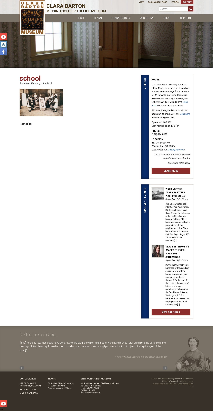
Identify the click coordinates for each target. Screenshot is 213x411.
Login (191, 381)
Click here (185, 114)
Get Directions (28, 389)
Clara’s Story (121, 17)
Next (165, 368)
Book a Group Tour (157, 2)
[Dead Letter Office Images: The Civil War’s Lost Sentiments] (158, 256)
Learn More (171, 170)
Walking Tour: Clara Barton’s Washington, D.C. (175, 193)
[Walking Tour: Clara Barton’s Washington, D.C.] (158, 198)
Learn (98, 17)
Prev (22, 368)
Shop (166, 17)
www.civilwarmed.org (90, 393)
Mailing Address (176, 149)
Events (175, 2)
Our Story (147, 17)
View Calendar (171, 312)
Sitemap (183, 381)
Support (187, 2)
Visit (141, 2)
